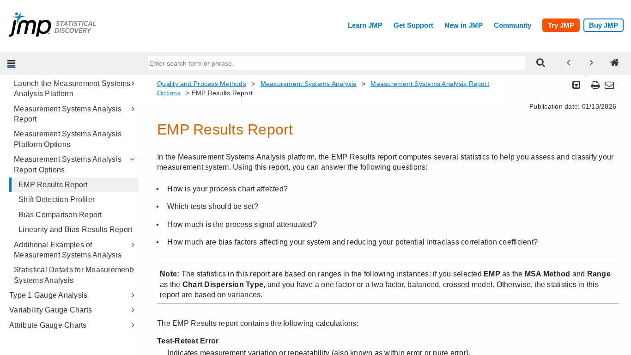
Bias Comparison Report (60, 215)
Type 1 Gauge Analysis (48, 295)
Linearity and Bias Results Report (75, 229)
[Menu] (11, 63)
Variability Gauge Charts (50, 310)
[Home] (614, 63)
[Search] (540, 63)
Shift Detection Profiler (56, 199)
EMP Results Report (53, 185)
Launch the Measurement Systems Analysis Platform (72, 89)
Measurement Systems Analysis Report (67, 114)
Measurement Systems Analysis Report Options (67, 164)
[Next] (591, 63)
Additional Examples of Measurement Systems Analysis (67, 250)
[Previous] (568, 63)
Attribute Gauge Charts (48, 325)
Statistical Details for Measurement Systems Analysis (73, 275)
